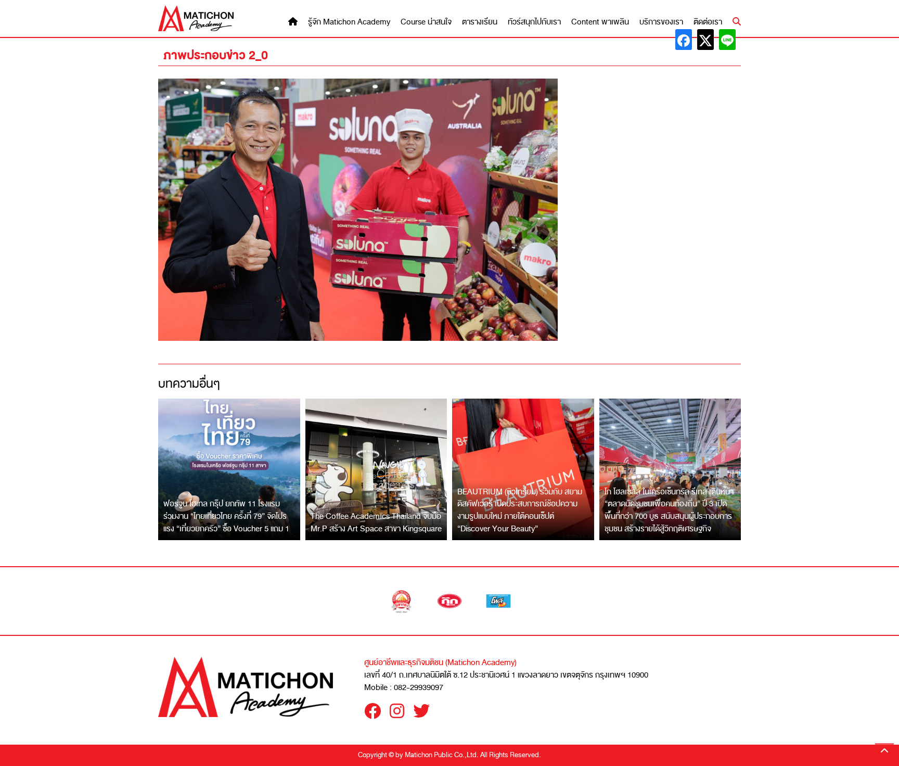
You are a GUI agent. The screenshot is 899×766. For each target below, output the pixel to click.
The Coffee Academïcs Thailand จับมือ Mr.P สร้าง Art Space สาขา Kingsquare (376, 522)
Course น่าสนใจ (426, 22)
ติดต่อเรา (707, 22)
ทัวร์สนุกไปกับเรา (534, 22)
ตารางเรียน (479, 22)
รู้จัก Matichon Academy (349, 22)
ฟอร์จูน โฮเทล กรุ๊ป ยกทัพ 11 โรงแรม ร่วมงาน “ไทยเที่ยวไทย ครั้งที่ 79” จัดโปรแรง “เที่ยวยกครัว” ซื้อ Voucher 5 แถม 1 (226, 515)
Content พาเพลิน (600, 22)
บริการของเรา (661, 22)
